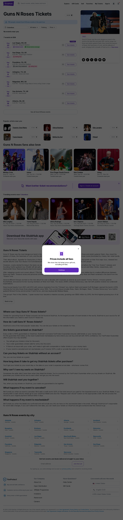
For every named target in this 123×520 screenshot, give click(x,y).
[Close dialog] (78, 248)
